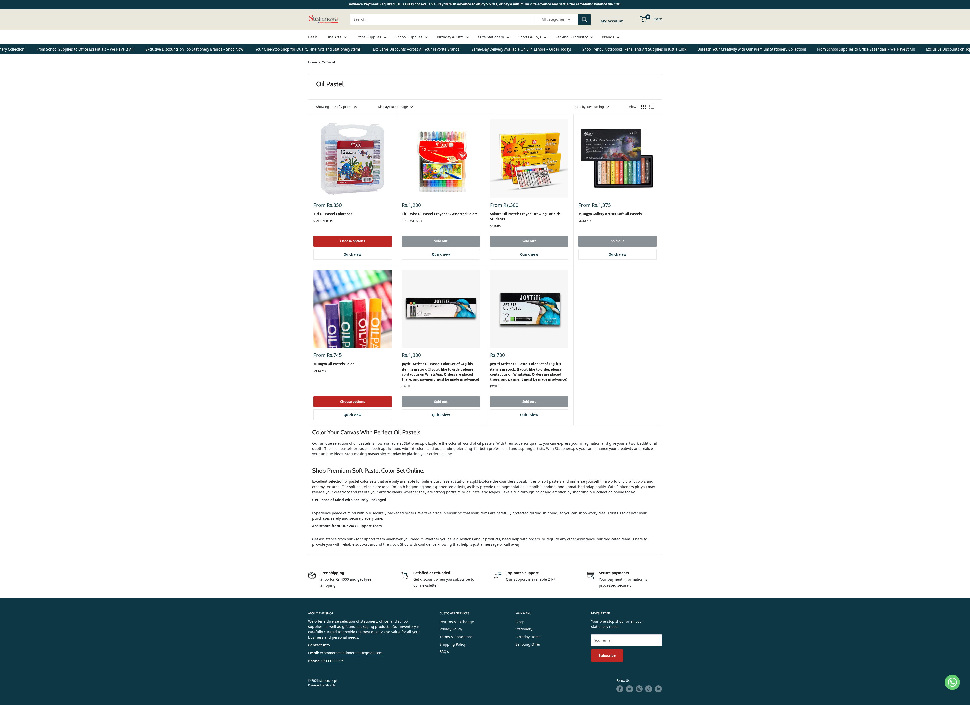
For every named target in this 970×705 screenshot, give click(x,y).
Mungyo (584, 221)
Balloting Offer (527, 644)
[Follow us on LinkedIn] (658, 688)
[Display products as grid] (643, 107)
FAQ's (444, 651)
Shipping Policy (453, 644)
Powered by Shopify (322, 685)
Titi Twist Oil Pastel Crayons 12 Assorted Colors (439, 214)
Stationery (523, 629)
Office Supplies (368, 37)
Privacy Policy (451, 629)
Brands (608, 37)
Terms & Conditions (456, 636)
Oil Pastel (328, 62)
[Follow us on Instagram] (639, 688)
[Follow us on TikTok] (648, 688)
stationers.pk (323, 221)
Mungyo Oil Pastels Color (333, 364)
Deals (313, 37)
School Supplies (409, 37)
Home (312, 62)
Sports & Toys (529, 37)
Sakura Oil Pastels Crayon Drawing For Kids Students (525, 216)
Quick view (352, 254)
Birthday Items (527, 636)
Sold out (441, 241)
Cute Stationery (491, 37)
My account (612, 20)
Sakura (495, 226)
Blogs (520, 621)
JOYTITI (406, 386)
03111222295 (332, 660)
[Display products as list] (651, 107)
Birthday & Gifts (450, 37)
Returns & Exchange (457, 621)
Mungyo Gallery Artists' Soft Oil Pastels (610, 214)
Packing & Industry (571, 37)
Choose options (352, 241)
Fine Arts (333, 37)
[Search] (584, 19)
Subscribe (607, 655)
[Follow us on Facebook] (619, 688)
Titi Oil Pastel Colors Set (332, 214)
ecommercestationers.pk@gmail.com (351, 652)
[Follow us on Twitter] (629, 688)
